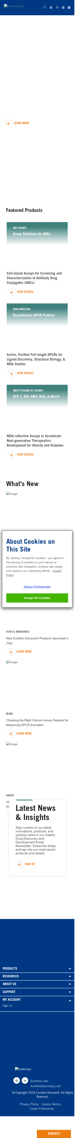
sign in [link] (7, 1005)
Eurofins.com (39, 1081)
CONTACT (54, 1134)
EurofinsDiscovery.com (46, 1086)
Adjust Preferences (37, 586)
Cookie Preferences (42, 1109)
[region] (37, 569)
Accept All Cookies (37, 598)
